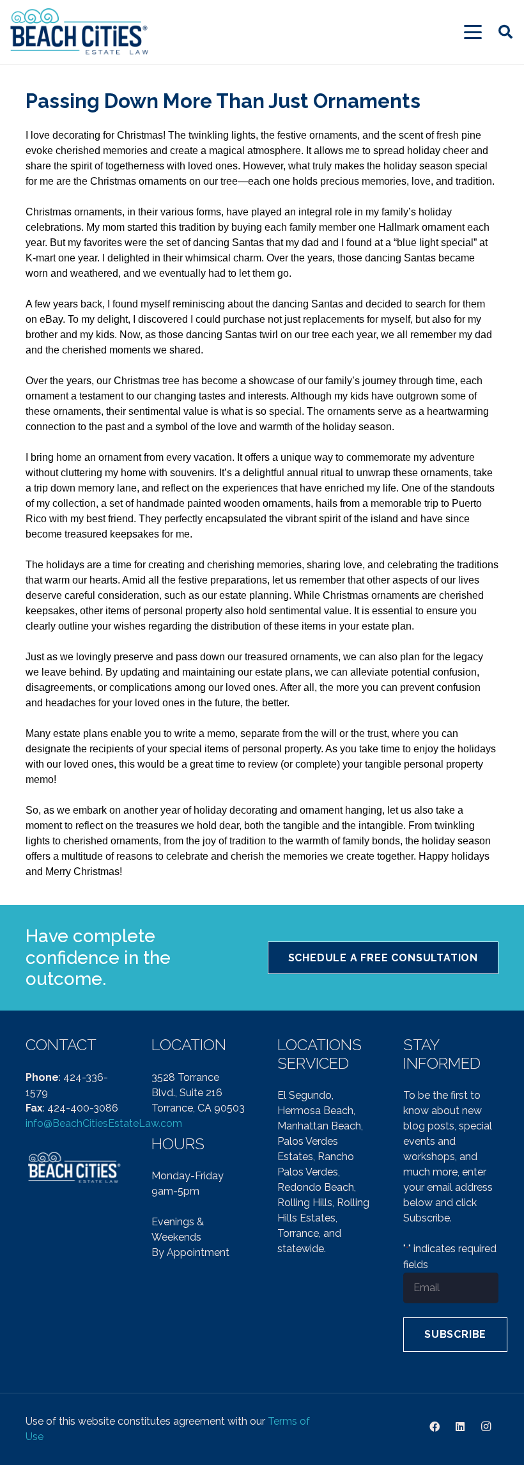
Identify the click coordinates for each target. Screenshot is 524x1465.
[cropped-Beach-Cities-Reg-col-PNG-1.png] (80, 32)
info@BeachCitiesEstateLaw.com (104, 1123)
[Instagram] (485, 1426)
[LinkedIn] (460, 1426)
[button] (473, 32)
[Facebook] (434, 1426)
